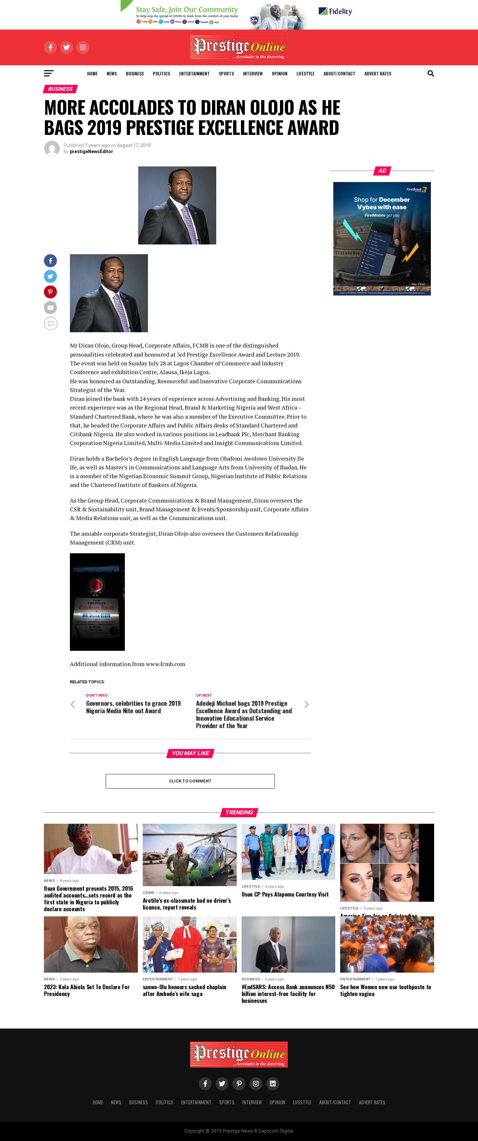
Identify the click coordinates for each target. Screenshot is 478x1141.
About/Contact (339, 73)
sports (226, 73)
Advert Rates (378, 73)
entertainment (194, 73)
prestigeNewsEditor (91, 151)
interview (253, 73)
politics (161, 73)
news (112, 73)
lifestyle (305, 73)
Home (92, 73)
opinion (279, 73)
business (135, 73)
